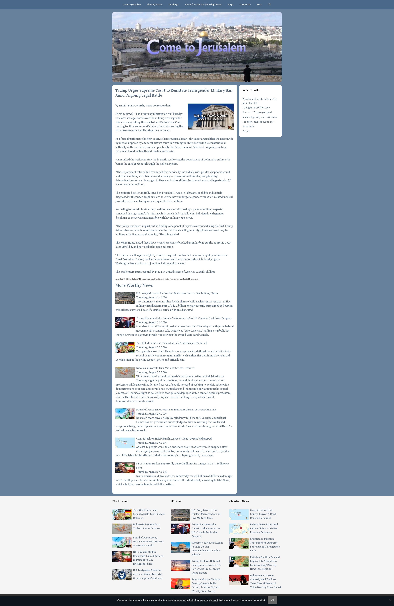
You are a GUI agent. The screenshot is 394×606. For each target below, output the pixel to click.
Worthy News (124, 114)
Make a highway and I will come (260, 117)
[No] (390, 600)
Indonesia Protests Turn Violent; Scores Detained (165, 368)
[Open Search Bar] (269, 4)
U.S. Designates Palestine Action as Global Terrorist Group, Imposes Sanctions (147, 574)
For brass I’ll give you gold (257, 112)
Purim (245, 131)
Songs (230, 4)
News (259, 4)
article (144, 279)
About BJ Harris (154, 4)
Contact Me (245, 4)
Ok (272, 600)
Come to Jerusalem (132, 4)
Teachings (174, 4)
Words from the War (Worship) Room (203, 4)
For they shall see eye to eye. (258, 121)
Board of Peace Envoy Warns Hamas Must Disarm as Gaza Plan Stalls (176, 409)
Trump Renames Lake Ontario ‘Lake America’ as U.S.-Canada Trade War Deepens (183, 318)
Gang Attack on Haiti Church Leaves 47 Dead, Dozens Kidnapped (174, 438)
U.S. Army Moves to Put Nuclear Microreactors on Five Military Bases (177, 293)
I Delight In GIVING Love (256, 107)
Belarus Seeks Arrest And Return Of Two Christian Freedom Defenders (264, 528)
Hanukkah (248, 126)
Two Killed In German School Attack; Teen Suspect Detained (171, 343)
